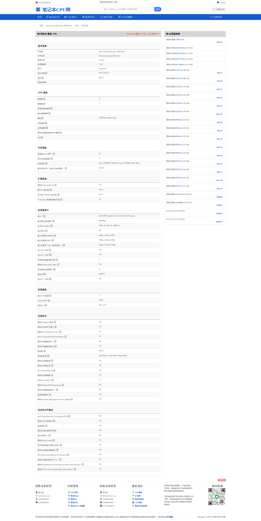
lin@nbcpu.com (44, 496)
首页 (40, 17)
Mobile (101, 60)
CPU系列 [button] (72, 17)
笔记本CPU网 (56, 9)
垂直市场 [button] (90, 17)
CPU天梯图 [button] (127, 17)
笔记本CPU (54, 17)
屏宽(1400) (220, 9)
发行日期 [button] (108, 17)
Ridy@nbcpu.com (109, 496)
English (223, 3)
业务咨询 (217, 17)
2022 (106, 73)
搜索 (158, 9)
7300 (101, 64)
